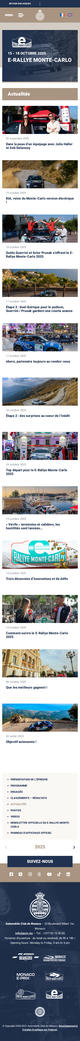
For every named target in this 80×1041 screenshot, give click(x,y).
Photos (16, 810)
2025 (40, 847)
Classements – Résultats (29, 798)
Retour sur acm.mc (20, 3)
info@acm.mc (24, 933)
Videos (15, 817)
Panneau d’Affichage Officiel (31, 833)
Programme (19, 786)
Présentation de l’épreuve (29, 779)
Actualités (18, 804)
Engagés (17, 792)
